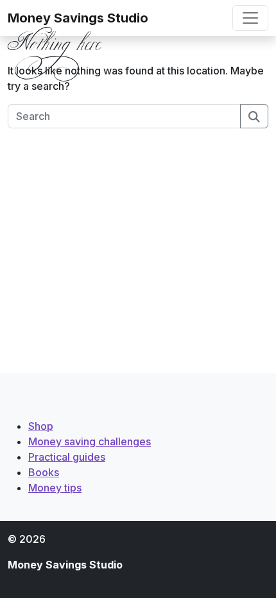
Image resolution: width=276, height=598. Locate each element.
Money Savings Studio (78, 18)
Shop (40, 426)
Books (43, 472)
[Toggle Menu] (250, 18)
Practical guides (66, 456)
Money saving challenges (89, 441)
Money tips (55, 487)
